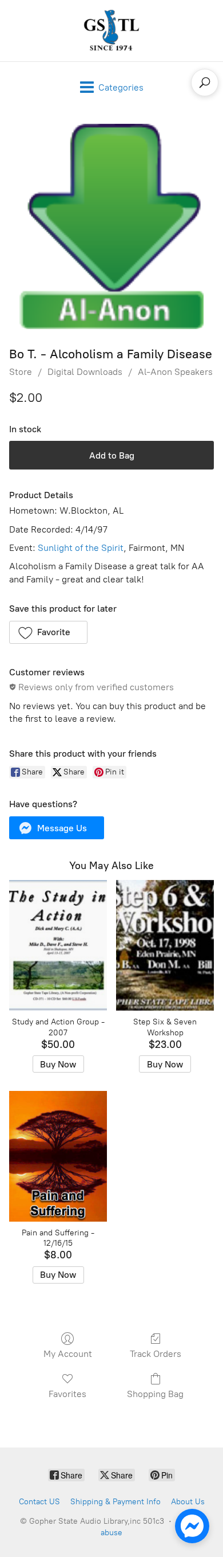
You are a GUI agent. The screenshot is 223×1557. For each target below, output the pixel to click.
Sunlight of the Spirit (81, 547)
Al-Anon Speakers (175, 371)
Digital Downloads (84, 371)
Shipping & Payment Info (115, 1502)
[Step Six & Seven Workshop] (165, 945)
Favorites (67, 1393)
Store (20, 371)
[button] (48, 632)
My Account (67, 1353)
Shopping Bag (155, 1393)
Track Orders (155, 1353)
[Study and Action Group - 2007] (58, 945)
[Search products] (205, 82)
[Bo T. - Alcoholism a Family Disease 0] (111, 226)
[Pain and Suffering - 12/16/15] (58, 1156)
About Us (188, 1502)
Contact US (39, 1502)
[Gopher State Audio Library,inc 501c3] (111, 31)
